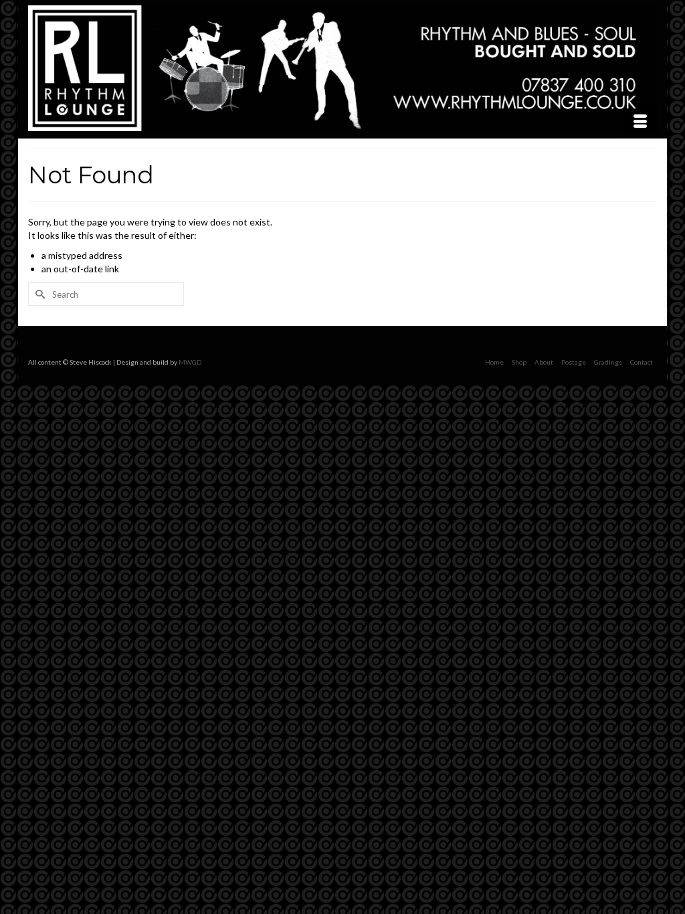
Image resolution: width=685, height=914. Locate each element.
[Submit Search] (38, 294)
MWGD (190, 362)
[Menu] (640, 122)
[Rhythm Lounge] (342, 68)
